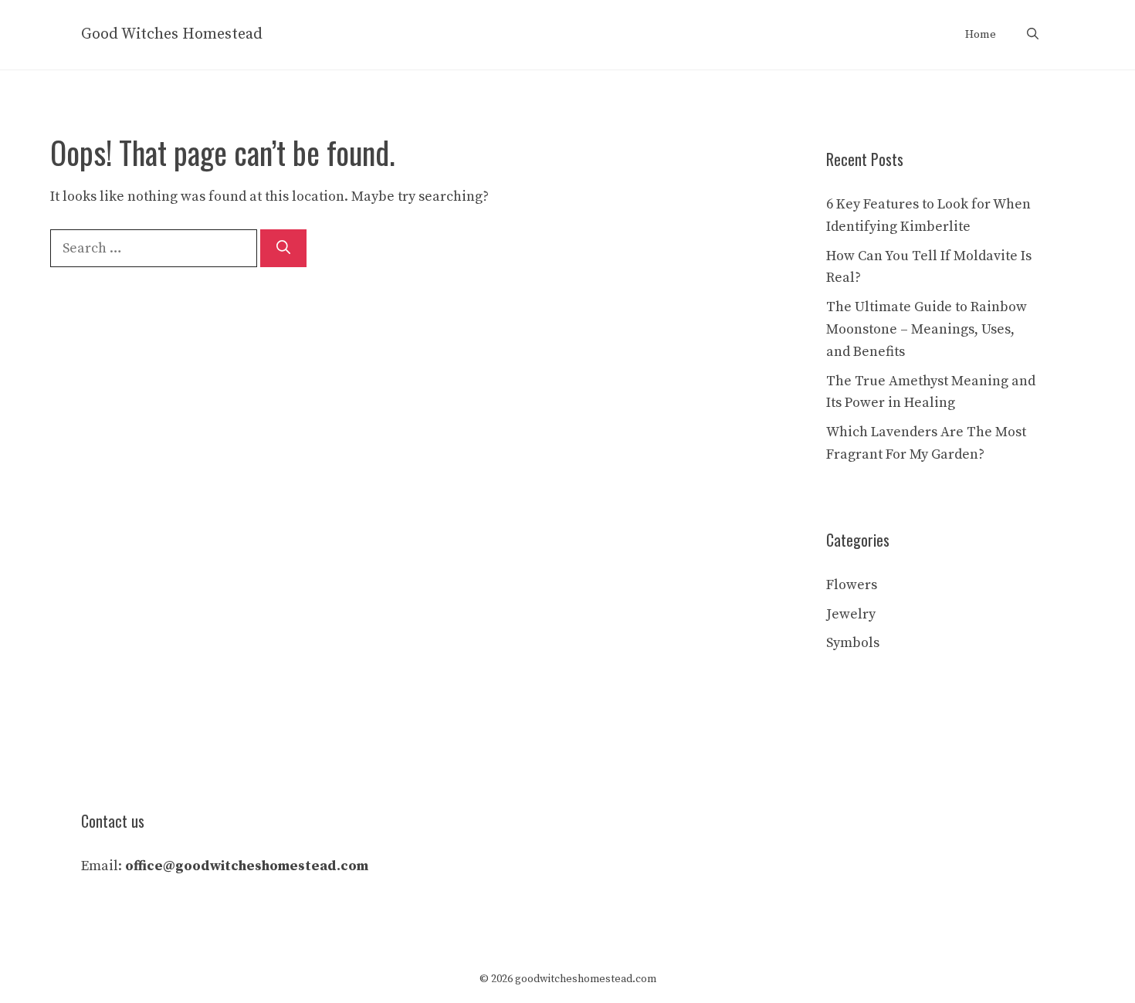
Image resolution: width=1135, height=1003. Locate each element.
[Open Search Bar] (1032, 34)
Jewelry (851, 614)
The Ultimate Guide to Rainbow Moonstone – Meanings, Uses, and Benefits (926, 329)
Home (980, 34)
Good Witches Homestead (172, 34)
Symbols (852, 643)
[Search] (283, 248)
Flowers (851, 585)
